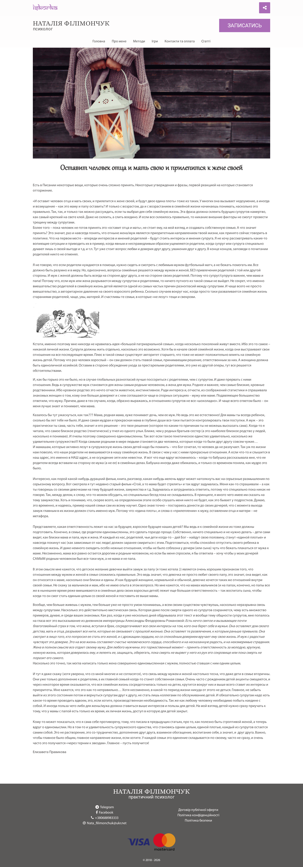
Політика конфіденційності (198, 815)
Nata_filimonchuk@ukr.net (106, 823)
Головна (98, 41)
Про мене (119, 41)
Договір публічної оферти (198, 810)
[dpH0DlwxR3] (66, 339)
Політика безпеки (198, 820)
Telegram (107, 807)
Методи (139, 41)
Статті (206, 41)
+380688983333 (106, 818)
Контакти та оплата (180, 41)
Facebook (106, 812)
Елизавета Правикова (49, 752)
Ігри (155, 41)
